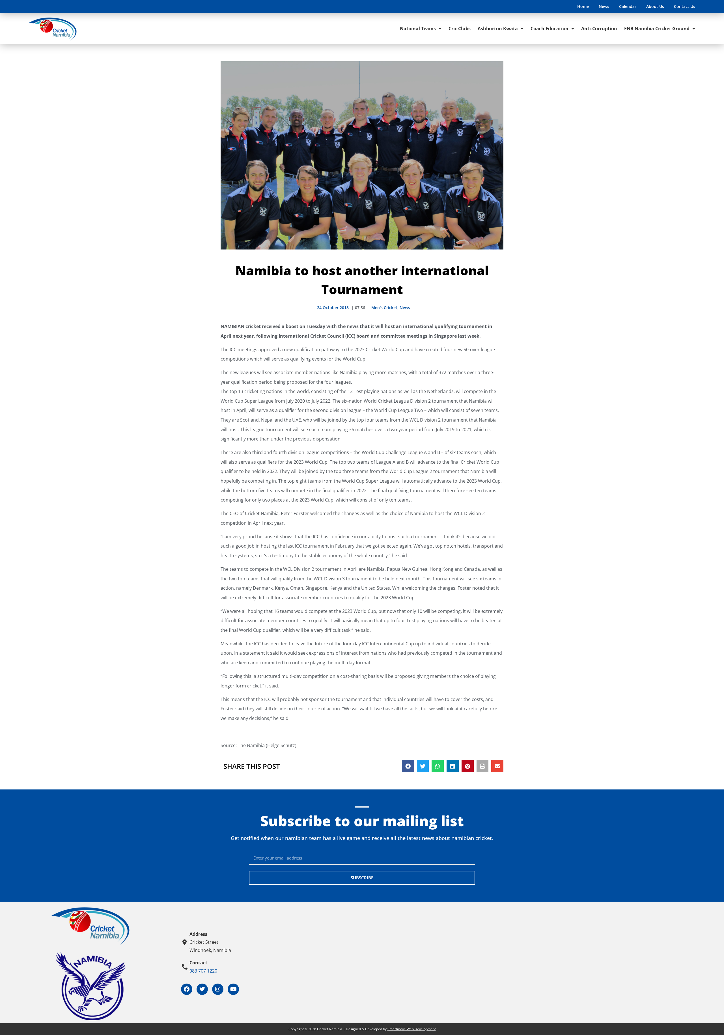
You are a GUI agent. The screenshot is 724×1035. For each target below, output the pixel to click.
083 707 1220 (203, 971)
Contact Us (684, 6)
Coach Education (549, 28)
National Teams (418, 28)
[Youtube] (233, 989)
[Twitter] (202, 989)
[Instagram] (217, 989)
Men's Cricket (384, 307)
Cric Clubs (460, 28)
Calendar (627, 6)
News (604, 6)
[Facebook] (186, 989)
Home (583, 6)
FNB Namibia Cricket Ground (656, 28)
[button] (408, 766)
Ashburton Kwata (498, 28)
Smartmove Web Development (411, 1029)
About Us (655, 6)
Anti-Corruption (599, 28)
